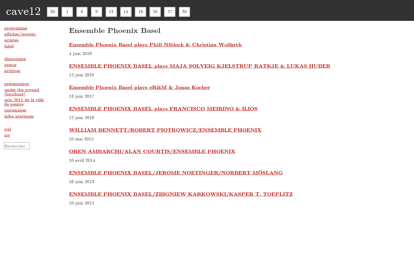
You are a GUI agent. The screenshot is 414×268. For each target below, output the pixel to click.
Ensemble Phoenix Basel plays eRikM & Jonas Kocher (139, 87)
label (9, 46)
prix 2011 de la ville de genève (24, 101)
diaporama (15, 58)
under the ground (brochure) (21, 91)
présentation (16, 83)
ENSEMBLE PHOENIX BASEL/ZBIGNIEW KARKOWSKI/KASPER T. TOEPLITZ (181, 194)
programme (15, 28)
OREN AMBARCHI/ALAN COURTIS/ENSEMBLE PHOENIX (152, 151)
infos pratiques (19, 116)
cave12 (23, 10)
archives (12, 70)
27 (169, 11)
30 (52, 11)
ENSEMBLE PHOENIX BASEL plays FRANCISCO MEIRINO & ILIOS (163, 108)
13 (111, 11)
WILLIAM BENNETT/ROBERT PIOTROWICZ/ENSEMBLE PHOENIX (165, 129)
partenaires (15, 110)
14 (125, 11)
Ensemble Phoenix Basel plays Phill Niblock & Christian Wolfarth (155, 44)
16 (140, 11)
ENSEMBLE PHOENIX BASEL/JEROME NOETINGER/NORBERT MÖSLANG (176, 172)
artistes (11, 40)
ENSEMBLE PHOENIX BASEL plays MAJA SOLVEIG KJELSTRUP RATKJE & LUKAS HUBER (199, 65)
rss (7, 135)
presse (10, 64)
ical (7, 129)
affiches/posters (20, 34)
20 (155, 11)
